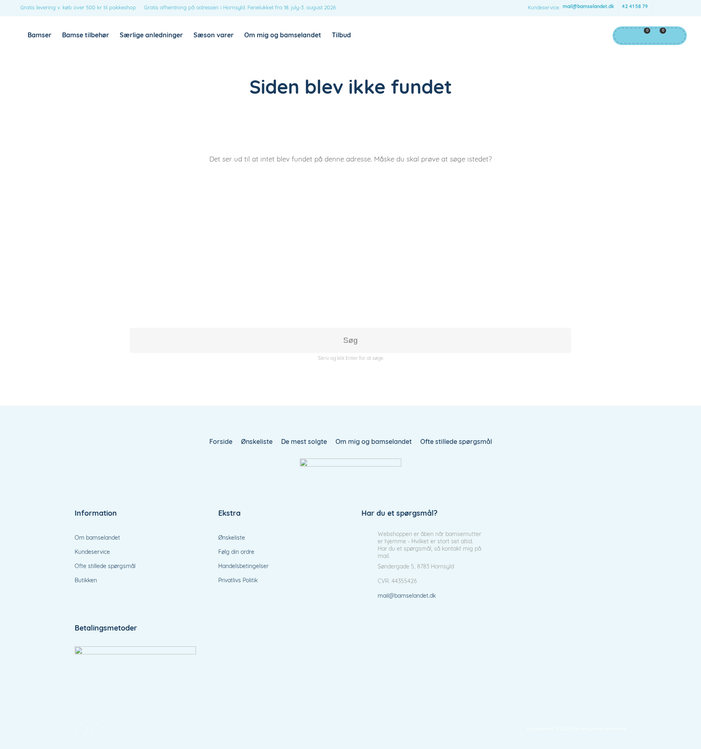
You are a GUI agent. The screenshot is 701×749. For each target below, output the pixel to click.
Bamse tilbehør (85, 35)
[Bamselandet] (350, 473)
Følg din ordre (236, 552)
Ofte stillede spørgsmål (456, 442)
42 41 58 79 (634, 6)
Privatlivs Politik (238, 581)
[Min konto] (623, 36)
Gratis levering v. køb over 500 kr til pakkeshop (78, 8)
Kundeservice (92, 552)
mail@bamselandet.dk (588, 6)
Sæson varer (214, 35)
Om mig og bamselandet (282, 35)
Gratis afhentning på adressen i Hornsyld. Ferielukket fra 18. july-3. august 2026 (240, 8)
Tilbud (341, 35)
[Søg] (675, 36)
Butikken (86, 581)
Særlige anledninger (151, 35)
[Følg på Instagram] (677, 8)
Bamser (40, 35)
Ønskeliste (257, 442)
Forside (220, 442)
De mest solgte (304, 442)
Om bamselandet (97, 538)
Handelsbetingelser (243, 567)
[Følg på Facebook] (660, 8)
